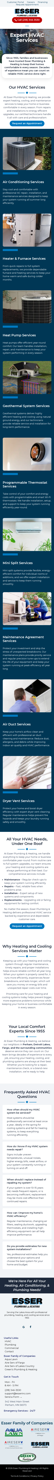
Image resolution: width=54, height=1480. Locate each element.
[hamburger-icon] (27, 26)
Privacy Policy (37, 1476)
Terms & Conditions (20, 1476)
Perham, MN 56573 (15, 1405)
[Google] (23, 1327)
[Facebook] (30, 1327)
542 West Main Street (17, 1401)
